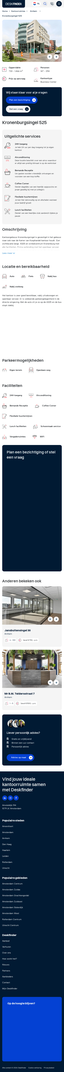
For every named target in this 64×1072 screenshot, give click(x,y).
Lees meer (7, 253)
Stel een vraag (16, 109)
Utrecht (6, 868)
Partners (6, 970)
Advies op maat (18, 757)
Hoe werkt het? (9, 959)
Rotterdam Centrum (12, 919)
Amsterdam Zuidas (11, 889)
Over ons (6, 952)
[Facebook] (16, 797)
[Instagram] (10, 797)
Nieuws (5, 964)
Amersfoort (7, 826)
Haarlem (6, 850)
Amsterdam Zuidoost (12, 901)
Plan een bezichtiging (19, 100)
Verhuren (6, 947)
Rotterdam (7, 862)
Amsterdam (7, 832)
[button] (50, 619)
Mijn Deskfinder (9, 988)
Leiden (5, 856)
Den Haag (6, 844)
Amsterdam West (10, 913)
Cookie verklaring (35, 1068)
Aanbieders (7, 976)
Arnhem (6, 838)
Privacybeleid (49, 1068)
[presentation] (49, 56)
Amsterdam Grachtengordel (15, 895)
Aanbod (5, 941)
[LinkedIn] (4, 797)
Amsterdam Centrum (12, 883)
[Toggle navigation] (59, 3)
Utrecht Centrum (10, 925)
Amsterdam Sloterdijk (12, 907)
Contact (6, 982)
